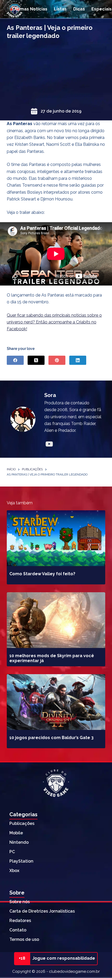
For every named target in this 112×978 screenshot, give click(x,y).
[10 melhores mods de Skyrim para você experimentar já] (56, 620)
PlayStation (21, 861)
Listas (60, 9)
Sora (50, 395)
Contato (17, 929)
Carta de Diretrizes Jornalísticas (42, 911)
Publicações (21, 823)
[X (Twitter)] (36, 360)
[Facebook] (15, 360)
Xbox (14, 870)
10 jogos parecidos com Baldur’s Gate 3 (51, 737)
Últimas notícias (30, 9)
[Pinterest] (56, 360)
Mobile (16, 832)
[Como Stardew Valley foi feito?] (56, 538)
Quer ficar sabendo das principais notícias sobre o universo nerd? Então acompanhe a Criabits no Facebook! (54, 322)
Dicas (79, 9)
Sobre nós (19, 901)
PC (12, 851)
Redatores (20, 920)
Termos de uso (24, 939)
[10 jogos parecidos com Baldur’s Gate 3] (56, 702)
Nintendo (19, 842)
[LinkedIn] (77, 360)
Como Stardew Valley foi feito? (42, 573)
